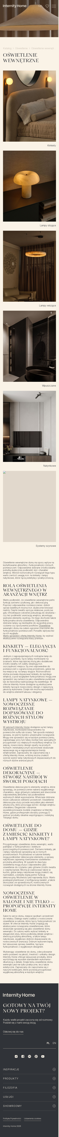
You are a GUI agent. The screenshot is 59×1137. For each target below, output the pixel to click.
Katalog (7, 48)
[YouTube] (42, 1056)
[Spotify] (29, 1056)
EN (54, 1043)
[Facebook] (23, 1056)
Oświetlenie (21, 48)
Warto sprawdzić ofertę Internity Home (22, 636)
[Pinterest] (36, 1056)
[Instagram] (16, 1056)
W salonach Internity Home (16, 727)
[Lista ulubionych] (47, 6)
